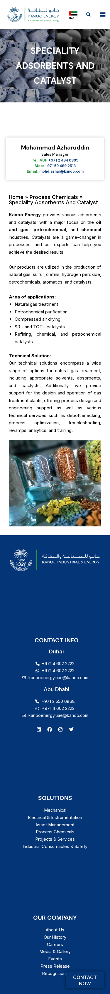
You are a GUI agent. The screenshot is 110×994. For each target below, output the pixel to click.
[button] (103, 14)
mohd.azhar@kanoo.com (61, 171)
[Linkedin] (38, 729)
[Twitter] (71, 729)
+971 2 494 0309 (63, 160)
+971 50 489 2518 (60, 166)
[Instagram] (60, 729)
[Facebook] (49, 729)
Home (17, 197)
